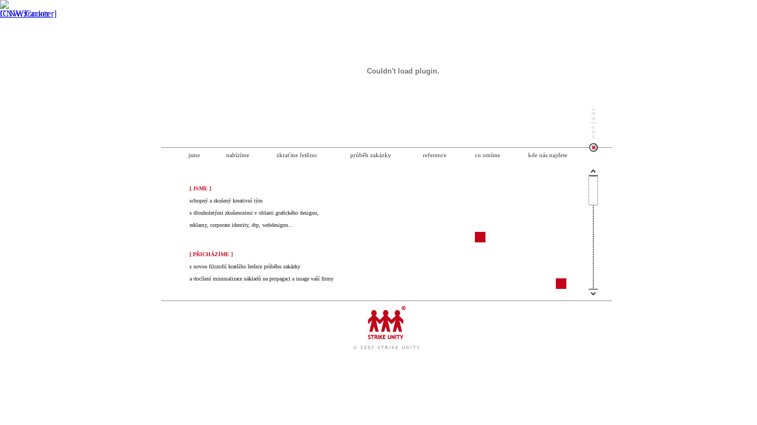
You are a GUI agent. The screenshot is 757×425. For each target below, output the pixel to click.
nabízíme (237, 155)
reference (435, 155)
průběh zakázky (370, 155)
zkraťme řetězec (297, 155)
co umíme (487, 155)
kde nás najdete (547, 155)
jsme (194, 155)
